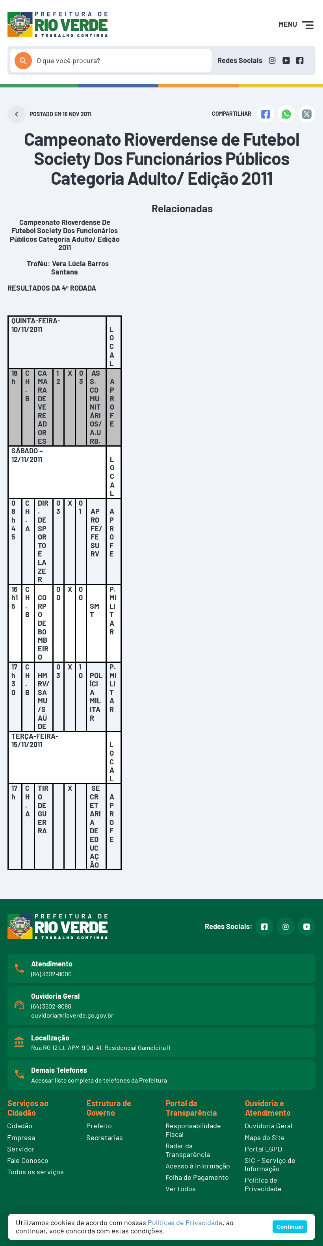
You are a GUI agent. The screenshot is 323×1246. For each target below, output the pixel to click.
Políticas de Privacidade (185, 1222)
